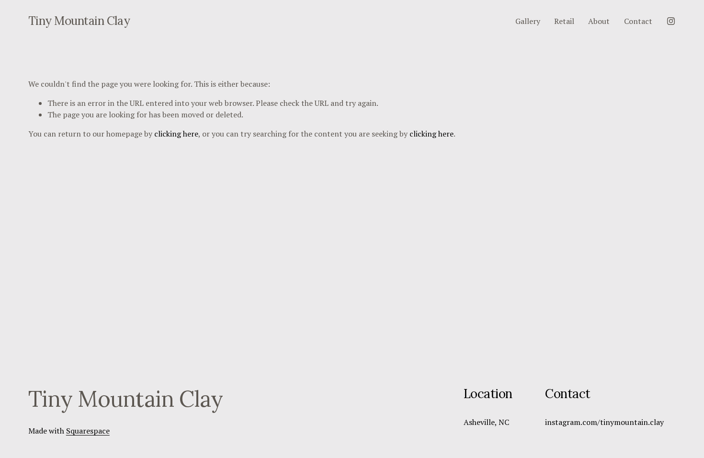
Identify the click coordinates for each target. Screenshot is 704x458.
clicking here (176, 133)
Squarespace (88, 430)
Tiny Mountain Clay (79, 20)
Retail (564, 21)
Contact (638, 21)
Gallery (527, 21)
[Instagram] (671, 21)
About (599, 21)
